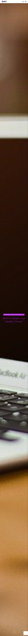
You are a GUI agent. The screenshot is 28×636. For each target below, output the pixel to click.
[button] (25, 1)
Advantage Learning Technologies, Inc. (14, 314)
